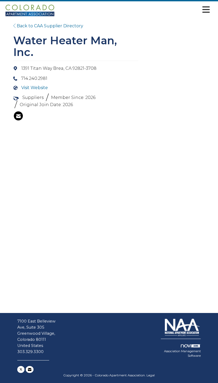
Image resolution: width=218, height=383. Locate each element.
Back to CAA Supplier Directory (49, 25)
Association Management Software (182, 353)
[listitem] (18, 116)
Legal (150, 375)
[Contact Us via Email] (29, 369)
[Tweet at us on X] (20, 369)
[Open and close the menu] (134, 10)
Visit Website (34, 87)
